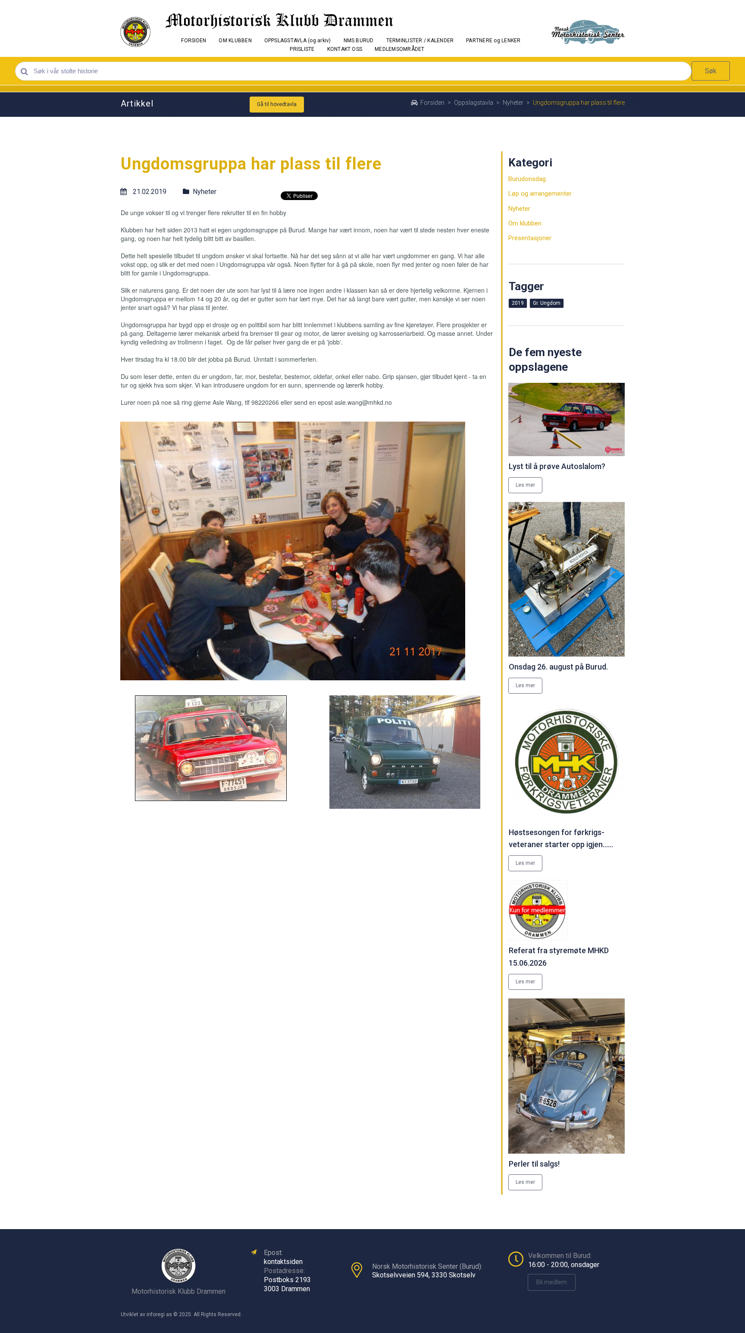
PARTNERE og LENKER (493, 41)
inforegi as (159, 1314)
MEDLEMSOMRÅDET (399, 49)
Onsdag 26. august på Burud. (558, 666)
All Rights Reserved (217, 1314)
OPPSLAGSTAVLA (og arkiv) (297, 41)
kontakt (275, 1262)
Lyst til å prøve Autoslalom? (557, 466)
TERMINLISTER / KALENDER (420, 41)
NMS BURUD (359, 41)
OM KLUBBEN (235, 41)
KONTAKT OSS (345, 49)
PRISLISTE (302, 49)
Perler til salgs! (534, 1163)
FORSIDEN (193, 41)
